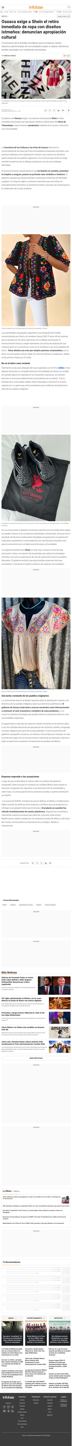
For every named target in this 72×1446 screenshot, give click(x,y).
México (4, 16)
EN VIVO (37, 12)
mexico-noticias (50, 905)
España (22, 1409)
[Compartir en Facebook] (50, 110)
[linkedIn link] (12, 1411)
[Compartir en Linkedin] (58, 110)
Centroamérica (22, 1421)
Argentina (22, 1403)
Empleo (36, 1403)
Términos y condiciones (63, 1400)
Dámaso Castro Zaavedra (61, 12)
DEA (6, 12)
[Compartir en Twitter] (54, 110)
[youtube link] (4, 1411)
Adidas (38, 905)
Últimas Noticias (22, 1424)
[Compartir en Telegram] (63, 110)
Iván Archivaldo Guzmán (16, 12)
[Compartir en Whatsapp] (45, 110)
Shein (4, 905)
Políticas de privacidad (63, 1405)
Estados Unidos (22, 1412)
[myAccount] (68, 7)
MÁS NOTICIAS (36, 1058)
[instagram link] (12, 1406)
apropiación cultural (26, 905)
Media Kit (49, 1415)
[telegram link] (8, 1411)
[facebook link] (4, 1406)
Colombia (22, 1406)
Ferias (2, 12)
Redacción (36, 1400)
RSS (22, 1427)
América (22, 1400)
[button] (3, 7)
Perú (22, 1418)
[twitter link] (8, 1406)
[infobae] (36, 7)
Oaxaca (12, 905)
